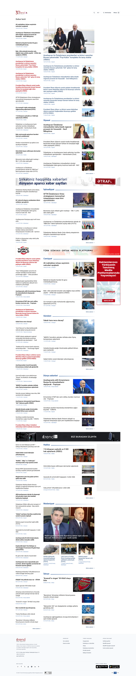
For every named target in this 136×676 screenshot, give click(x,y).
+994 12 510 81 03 (20, 654)
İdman (46, 574)
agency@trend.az (20, 656)
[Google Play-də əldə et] (114, 666)
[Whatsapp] (17, 666)
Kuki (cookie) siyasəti (108, 648)
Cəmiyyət (47, 258)
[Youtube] (28, 666)
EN (112, 672)
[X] (24, 666)
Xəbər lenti (21, 19)
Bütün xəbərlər (89, 173)
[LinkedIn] (35, 666)
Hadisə (46, 445)
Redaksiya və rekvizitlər (88, 643)
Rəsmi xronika (66, 643)
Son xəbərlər (66, 641)
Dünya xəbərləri (50, 375)
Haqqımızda (86, 641)
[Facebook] (21, 666)
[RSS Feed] (38, 666)
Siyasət (46, 120)
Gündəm (47, 316)
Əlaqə (84, 645)
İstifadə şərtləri (106, 641)
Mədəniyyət (48, 503)
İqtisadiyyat (48, 189)
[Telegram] (31, 666)
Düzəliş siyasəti (86, 650)
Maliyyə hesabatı (87, 652)
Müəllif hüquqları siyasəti (109, 645)
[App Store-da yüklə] (102, 666)
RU (118, 672)
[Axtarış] (94, 12)
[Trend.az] (21, 12)
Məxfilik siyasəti (106, 643)
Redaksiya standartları (88, 648)
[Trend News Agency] (20, 640)
